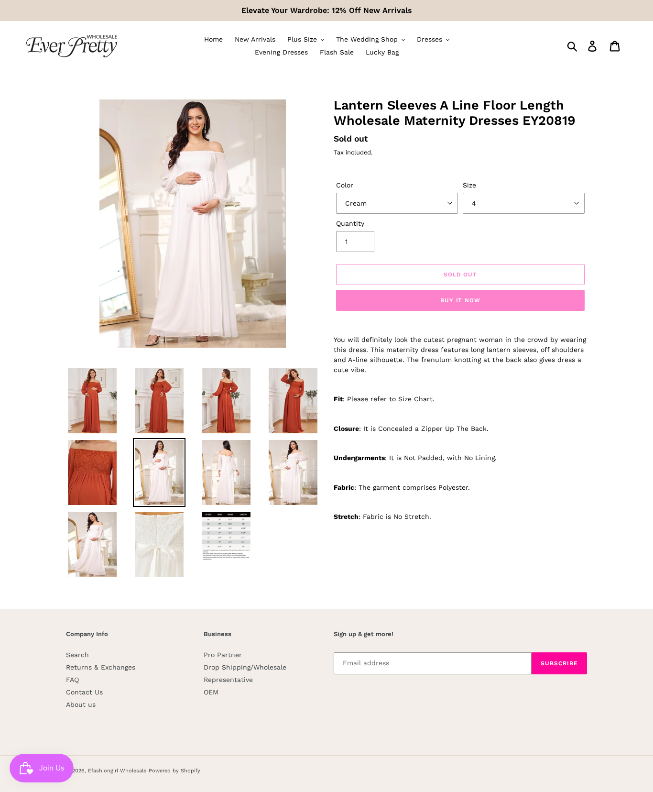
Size (469, 185)
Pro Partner (223, 655)
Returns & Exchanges (100, 667)
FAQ (72, 679)
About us (81, 704)
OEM (211, 692)
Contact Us (84, 692)
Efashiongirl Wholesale (117, 771)
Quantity (350, 223)
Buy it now (460, 300)
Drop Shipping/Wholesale (245, 667)
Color (344, 185)
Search (77, 655)
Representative (228, 679)
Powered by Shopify (174, 771)
